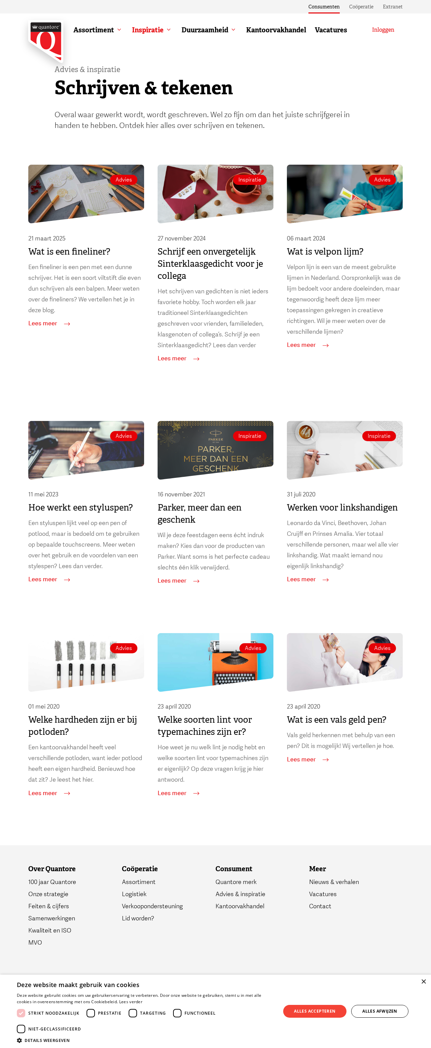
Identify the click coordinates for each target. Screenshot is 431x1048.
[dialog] (215, 1011)
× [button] (423, 981)
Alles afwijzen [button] (379, 1011)
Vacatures (331, 30)
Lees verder (130, 1002)
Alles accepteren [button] (314, 1011)
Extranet (393, 7)
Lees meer (42, 323)
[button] (145, 1040)
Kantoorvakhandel (276, 30)
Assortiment (93, 30)
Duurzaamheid (204, 30)
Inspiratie (148, 30)
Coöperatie (361, 7)
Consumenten (324, 7)
